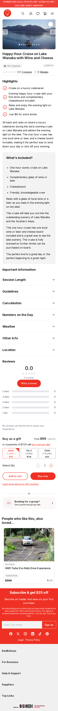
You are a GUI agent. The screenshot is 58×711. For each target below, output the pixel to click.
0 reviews (27, 72)
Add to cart (15, 476)
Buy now (43, 476)
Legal (21, 639)
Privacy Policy (34, 611)
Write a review (29, 383)
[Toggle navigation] (52, 13)
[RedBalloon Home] (7, 13)
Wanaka (44, 72)
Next (53, 548)
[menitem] (38, 13)
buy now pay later (41, 444)
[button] (6, 32)
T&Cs (21, 611)
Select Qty (8, 465)
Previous (4, 548)
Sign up (49, 624)
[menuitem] (23, 13)
